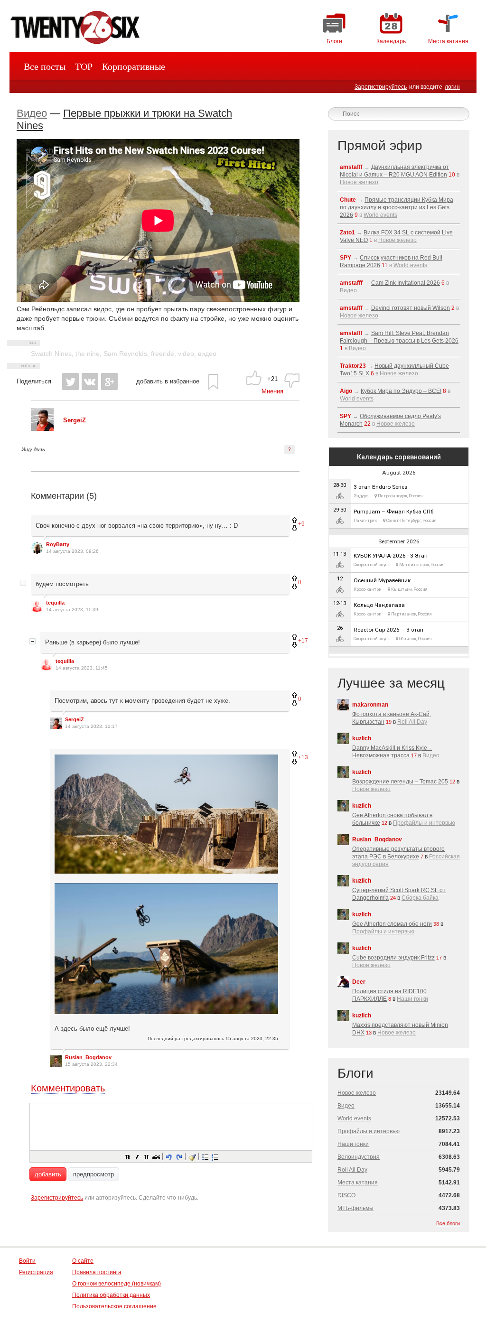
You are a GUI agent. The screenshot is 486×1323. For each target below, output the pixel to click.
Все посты (44, 66)
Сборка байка (420, 897)
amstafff (351, 167)
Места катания (357, 1182)
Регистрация (36, 1272)
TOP (84, 66)
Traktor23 (353, 366)
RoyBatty (57, 544)
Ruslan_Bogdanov (88, 1057)
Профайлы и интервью (424, 823)
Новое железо (359, 182)
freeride (162, 353)
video (186, 353)
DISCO (346, 1195)
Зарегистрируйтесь (381, 87)
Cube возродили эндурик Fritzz (393, 957)
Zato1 (347, 232)
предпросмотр (93, 1174)
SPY (345, 257)
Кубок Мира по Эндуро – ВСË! (401, 391)
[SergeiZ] (42, 428)
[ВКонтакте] (90, 381)
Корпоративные (133, 66)
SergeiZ (74, 719)
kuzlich (361, 738)
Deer (358, 981)
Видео (32, 113)
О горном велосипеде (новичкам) (116, 1283)
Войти (27, 1261)
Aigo (346, 391)
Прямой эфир (379, 145)
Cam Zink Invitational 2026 (405, 283)
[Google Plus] (109, 381)
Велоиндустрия (358, 1157)
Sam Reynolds (125, 353)
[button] (127, 1156)
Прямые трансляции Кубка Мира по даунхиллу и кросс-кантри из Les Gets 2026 (396, 207)
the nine (87, 353)
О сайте (82, 1261)
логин (452, 87)
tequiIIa (55, 603)
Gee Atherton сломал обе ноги (392, 924)
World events (380, 215)
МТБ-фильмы (355, 1208)
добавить (48, 1174)
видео (207, 353)
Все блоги (448, 1223)
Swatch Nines (51, 353)
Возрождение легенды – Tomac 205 (400, 781)
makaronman (370, 704)
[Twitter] (70, 381)
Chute (348, 199)
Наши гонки (412, 999)
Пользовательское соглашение (114, 1306)
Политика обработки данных (111, 1295)
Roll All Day (412, 721)
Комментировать (68, 1088)
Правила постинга (97, 1272)
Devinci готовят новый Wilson (410, 308)
